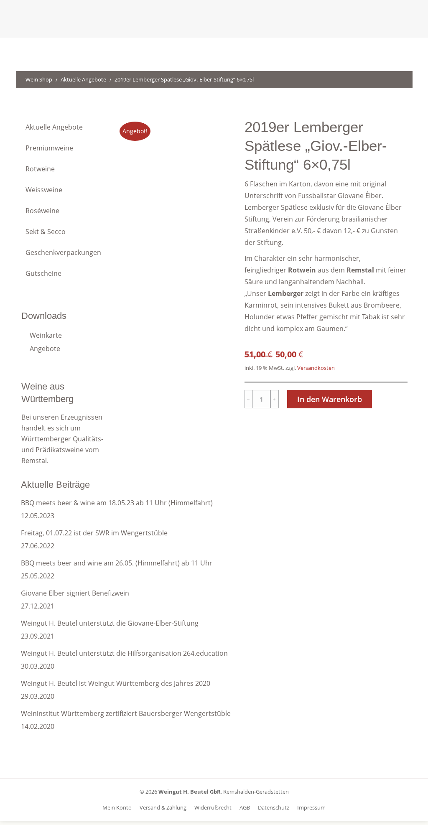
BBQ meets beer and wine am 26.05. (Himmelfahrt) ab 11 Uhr (116, 563)
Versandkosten (316, 368)
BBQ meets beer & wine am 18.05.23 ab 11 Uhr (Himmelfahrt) (117, 502)
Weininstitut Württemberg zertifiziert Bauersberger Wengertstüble (126, 713)
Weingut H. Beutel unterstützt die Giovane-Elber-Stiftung (110, 623)
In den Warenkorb (329, 399)
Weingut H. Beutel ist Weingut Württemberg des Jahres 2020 (115, 683)
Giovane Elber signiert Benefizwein (75, 593)
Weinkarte (46, 335)
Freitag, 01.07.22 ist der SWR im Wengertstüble (94, 532)
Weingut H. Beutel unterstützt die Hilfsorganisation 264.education (124, 653)
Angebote (45, 348)
